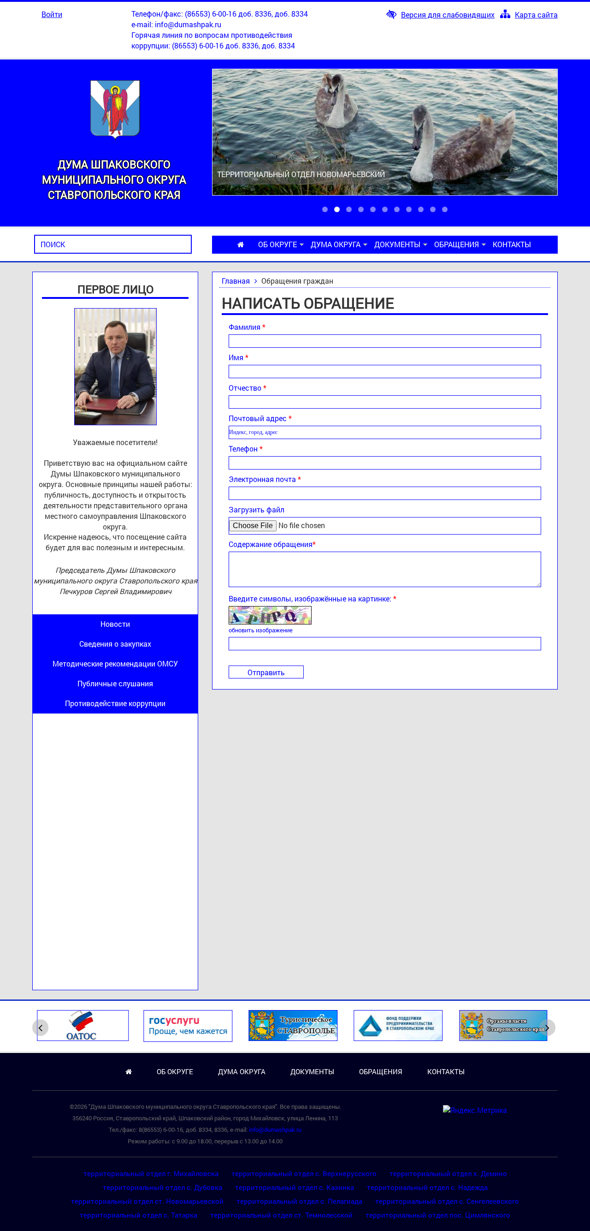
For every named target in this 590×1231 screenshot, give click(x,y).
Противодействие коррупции (115, 703)
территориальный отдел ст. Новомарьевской (147, 1201)
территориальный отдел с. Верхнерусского (304, 1173)
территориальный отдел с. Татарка (138, 1214)
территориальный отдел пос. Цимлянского (438, 1214)
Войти (51, 14)
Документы (397, 244)
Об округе (277, 244)
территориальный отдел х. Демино (448, 1173)
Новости (115, 624)
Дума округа (335, 244)
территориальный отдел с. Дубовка (162, 1187)
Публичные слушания (115, 683)
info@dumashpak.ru (188, 24)
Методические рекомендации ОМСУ (115, 663)
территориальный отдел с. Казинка (294, 1187)
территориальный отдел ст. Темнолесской (281, 1214)
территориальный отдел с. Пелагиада (299, 1201)
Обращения (456, 244)
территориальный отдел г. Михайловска (150, 1173)
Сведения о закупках (115, 643)
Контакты (512, 244)
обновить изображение (261, 630)
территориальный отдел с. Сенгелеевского (447, 1201)
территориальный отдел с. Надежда (427, 1187)
